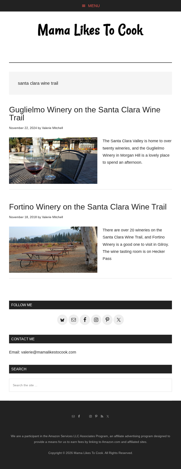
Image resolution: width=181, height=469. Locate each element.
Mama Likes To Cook (90, 30)
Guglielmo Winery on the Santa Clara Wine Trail (84, 113)
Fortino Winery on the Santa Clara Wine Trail (88, 206)
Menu (94, 6)
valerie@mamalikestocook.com (48, 352)
